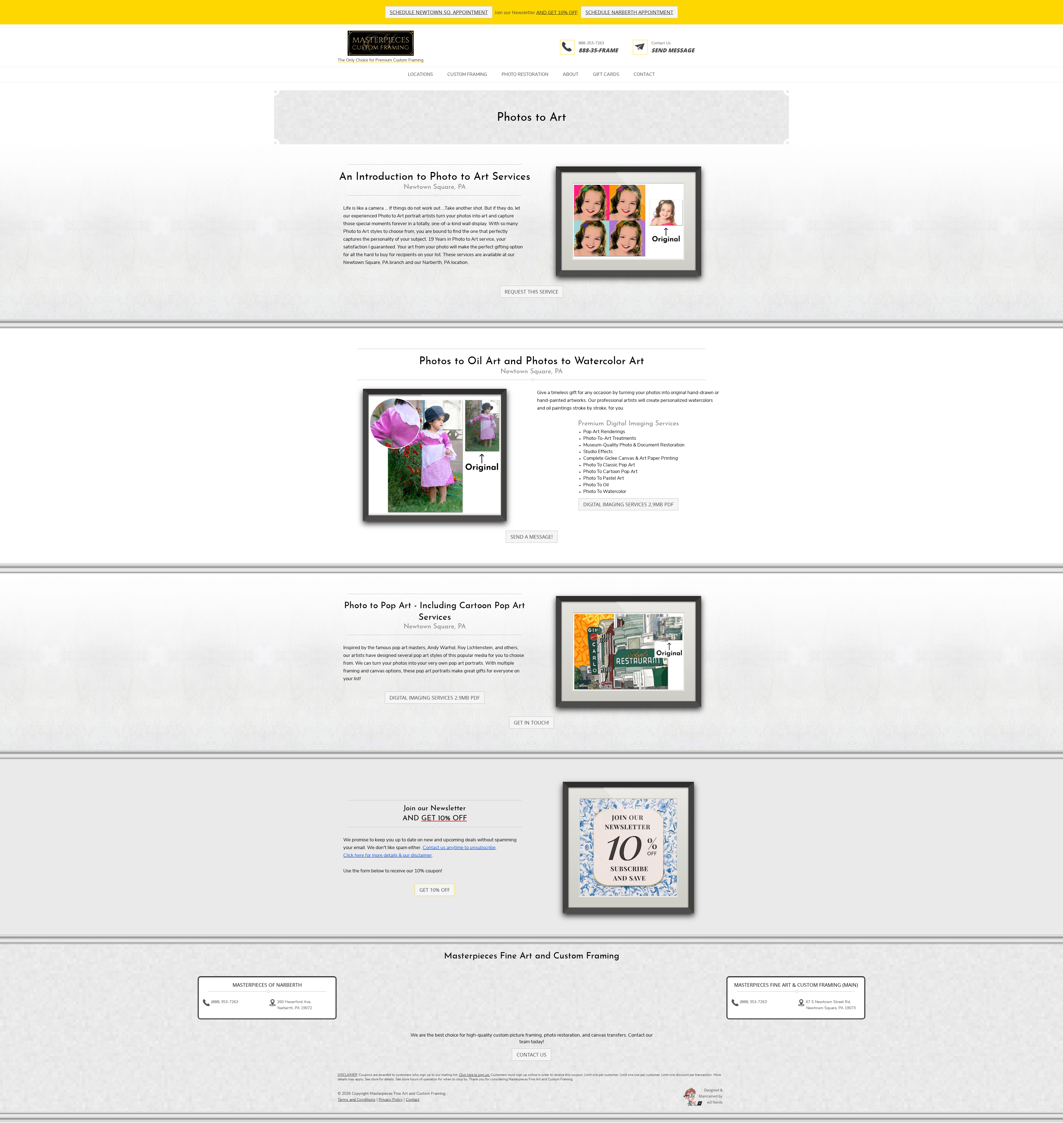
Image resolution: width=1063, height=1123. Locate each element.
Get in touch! (531, 722)
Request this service (531, 291)
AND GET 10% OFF (556, 12)
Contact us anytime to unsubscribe (459, 847)
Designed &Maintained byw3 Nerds (711, 1096)
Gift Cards (606, 74)
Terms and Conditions (356, 1100)
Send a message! (531, 536)
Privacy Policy (391, 1100)
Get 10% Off (434, 889)
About (571, 74)
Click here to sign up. (474, 1074)
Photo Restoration (525, 74)
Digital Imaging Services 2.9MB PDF (628, 504)
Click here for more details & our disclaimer (387, 855)
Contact (644, 74)
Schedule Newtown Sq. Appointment (439, 12)
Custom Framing (467, 74)
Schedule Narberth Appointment (629, 12)
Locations (420, 74)
